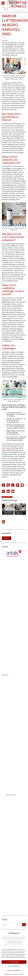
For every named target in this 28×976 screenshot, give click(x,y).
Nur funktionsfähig (14, 966)
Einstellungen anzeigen (14, 970)
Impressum (21, 974)
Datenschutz (15, 974)
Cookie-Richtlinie (8, 974)
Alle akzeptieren (14, 962)
